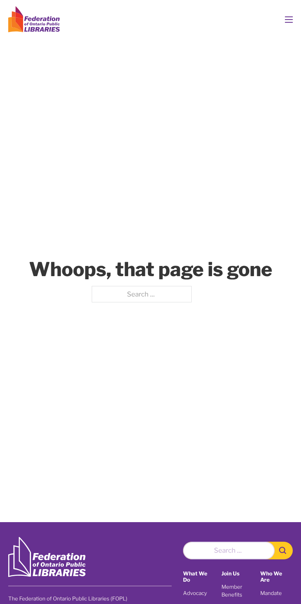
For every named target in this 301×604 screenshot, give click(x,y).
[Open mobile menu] (289, 19)
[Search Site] (284, 550)
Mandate (271, 593)
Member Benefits (231, 591)
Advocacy (195, 593)
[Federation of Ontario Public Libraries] (47, 557)
